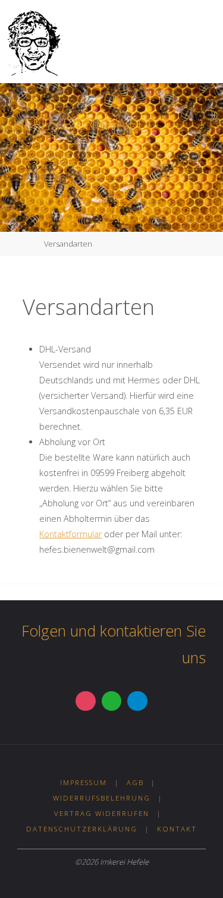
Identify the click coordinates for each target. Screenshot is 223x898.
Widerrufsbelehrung (101, 797)
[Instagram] (86, 701)
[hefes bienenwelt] (33, 41)
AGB (135, 782)
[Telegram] (137, 701)
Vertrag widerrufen (101, 813)
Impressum (83, 782)
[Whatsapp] (112, 701)
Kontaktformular (70, 534)
